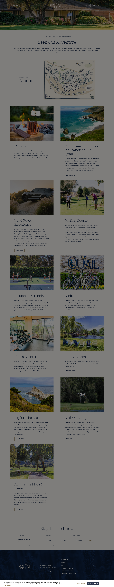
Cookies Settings (80, 583)
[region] (57, 583)
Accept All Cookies (93, 583)
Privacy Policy (7, 585)
